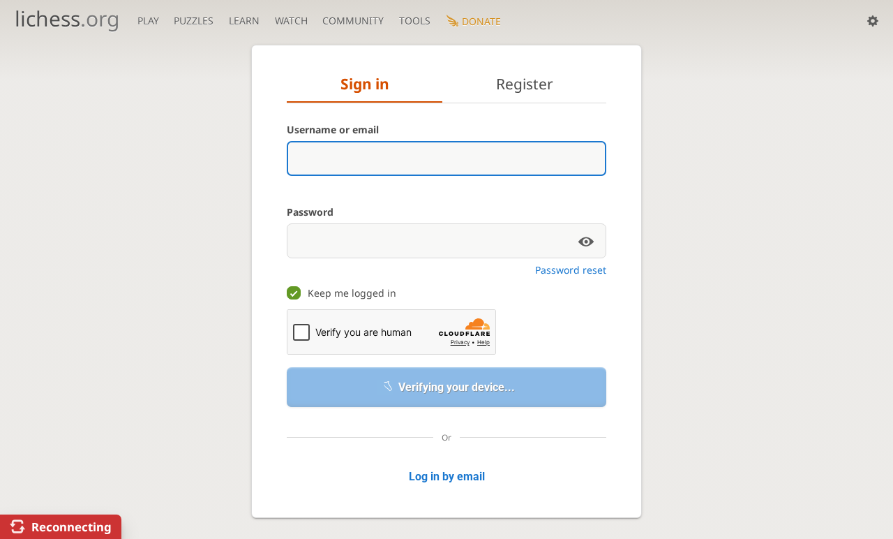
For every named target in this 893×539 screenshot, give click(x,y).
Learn (244, 20)
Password (310, 212)
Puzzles (193, 20)
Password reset (570, 269)
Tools (414, 20)
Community (353, 20)
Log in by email (447, 476)
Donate (481, 21)
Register (524, 84)
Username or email (333, 129)
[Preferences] (873, 21)
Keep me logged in (352, 293)
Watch (291, 20)
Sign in (364, 84)
